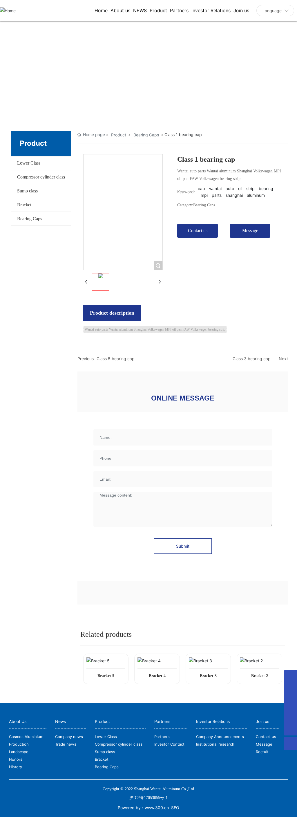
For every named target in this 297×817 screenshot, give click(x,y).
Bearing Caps (29, 218)
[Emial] (290, 676)
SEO (175, 807)
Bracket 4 (157, 676)
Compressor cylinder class (41, 176)
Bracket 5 (105, 676)
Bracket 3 (208, 676)
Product (118, 134)
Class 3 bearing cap (252, 358)
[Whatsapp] (290, 702)
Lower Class (28, 162)
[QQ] (290, 715)
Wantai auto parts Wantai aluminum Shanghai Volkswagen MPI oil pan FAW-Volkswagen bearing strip (155, 329)
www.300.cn (157, 807)
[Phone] (290, 689)
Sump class (27, 190)
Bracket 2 (259, 676)
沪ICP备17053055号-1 (148, 798)
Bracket (24, 204)
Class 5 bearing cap (116, 358)
